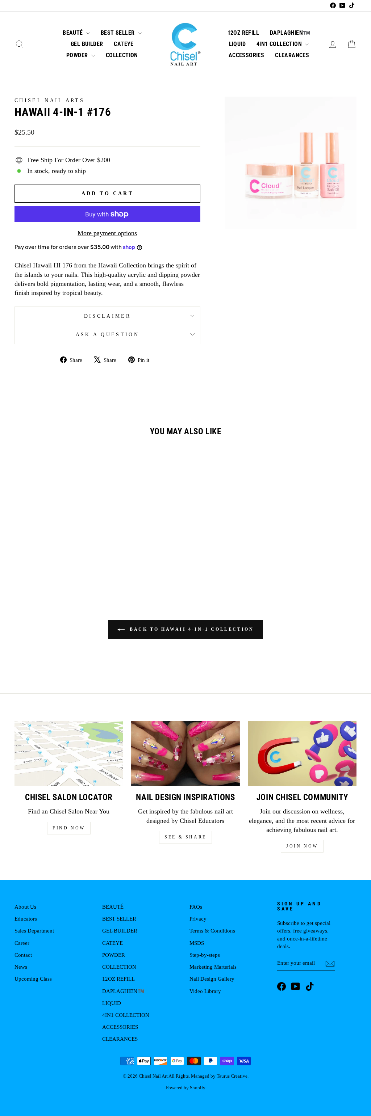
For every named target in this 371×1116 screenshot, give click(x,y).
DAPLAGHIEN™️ (290, 32)
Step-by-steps (204, 955)
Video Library (205, 991)
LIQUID (237, 44)
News (20, 967)
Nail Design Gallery (211, 979)
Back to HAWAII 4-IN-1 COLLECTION (191, 629)
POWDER (77, 55)
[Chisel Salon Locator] (68, 753)
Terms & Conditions (212, 930)
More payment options (107, 233)
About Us (25, 907)
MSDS (196, 943)
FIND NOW (69, 827)
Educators (25, 919)
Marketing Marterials (213, 967)
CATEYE (123, 44)
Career (21, 943)
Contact (23, 955)
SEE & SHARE (185, 837)
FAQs (195, 907)
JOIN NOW (302, 846)
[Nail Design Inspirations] (185, 753)
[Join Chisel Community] (302, 753)
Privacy (198, 919)
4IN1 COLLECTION (280, 44)
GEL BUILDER (87, 44)
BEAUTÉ (73, 32)
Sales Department (34, 930)
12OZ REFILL (243, 32)
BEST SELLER (118, 32)
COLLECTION (122, 55)
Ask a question (107, 334)
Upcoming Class (33, 979)
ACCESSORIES (246, 55)
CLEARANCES (292, 55)
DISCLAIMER (107, 316)
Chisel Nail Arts (49, 100)
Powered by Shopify (185, 1087)
